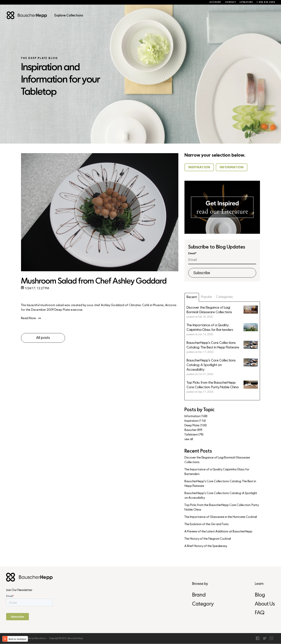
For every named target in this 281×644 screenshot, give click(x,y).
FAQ (259, 613)
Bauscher (193, 430)
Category (203, 604)
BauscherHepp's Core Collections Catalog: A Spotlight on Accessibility (220, 495)
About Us (265, 604)
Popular (206, 297)
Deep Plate (195, 425)
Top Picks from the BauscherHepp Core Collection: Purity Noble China (221, 507)
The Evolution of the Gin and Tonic (206, 524)
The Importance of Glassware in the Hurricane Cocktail (220, 517)
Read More (28, 318)
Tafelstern (193, 434)
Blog (260, 595)
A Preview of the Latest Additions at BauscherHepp (218, 531)
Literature (246, 2)
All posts (43, 338)
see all (188, 439)
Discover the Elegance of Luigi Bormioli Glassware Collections (217, 460)
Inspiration (195, 421)
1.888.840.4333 (266, 2)
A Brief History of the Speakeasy (205, 546)
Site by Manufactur (37, 638)
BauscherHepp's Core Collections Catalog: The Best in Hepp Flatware (220, 484)
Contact (230, 2)
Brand (199, 595)
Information (195, 416)
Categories (224, 297)
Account (215, 2)
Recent (192, 297)
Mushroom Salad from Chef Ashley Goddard (93, 281)
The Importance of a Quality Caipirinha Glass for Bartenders (216, 472)
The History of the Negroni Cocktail (207, 538)
